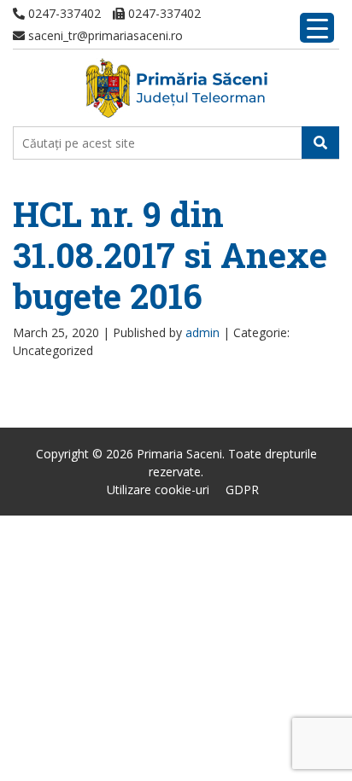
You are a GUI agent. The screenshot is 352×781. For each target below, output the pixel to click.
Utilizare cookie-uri (158, 489)
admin (202, 332)
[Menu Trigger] (317, 28)
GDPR (242, 489)
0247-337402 (63, 13)
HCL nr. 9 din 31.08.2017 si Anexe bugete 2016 (170, 254)
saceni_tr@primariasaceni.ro (104, 35)
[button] (320, 142)
